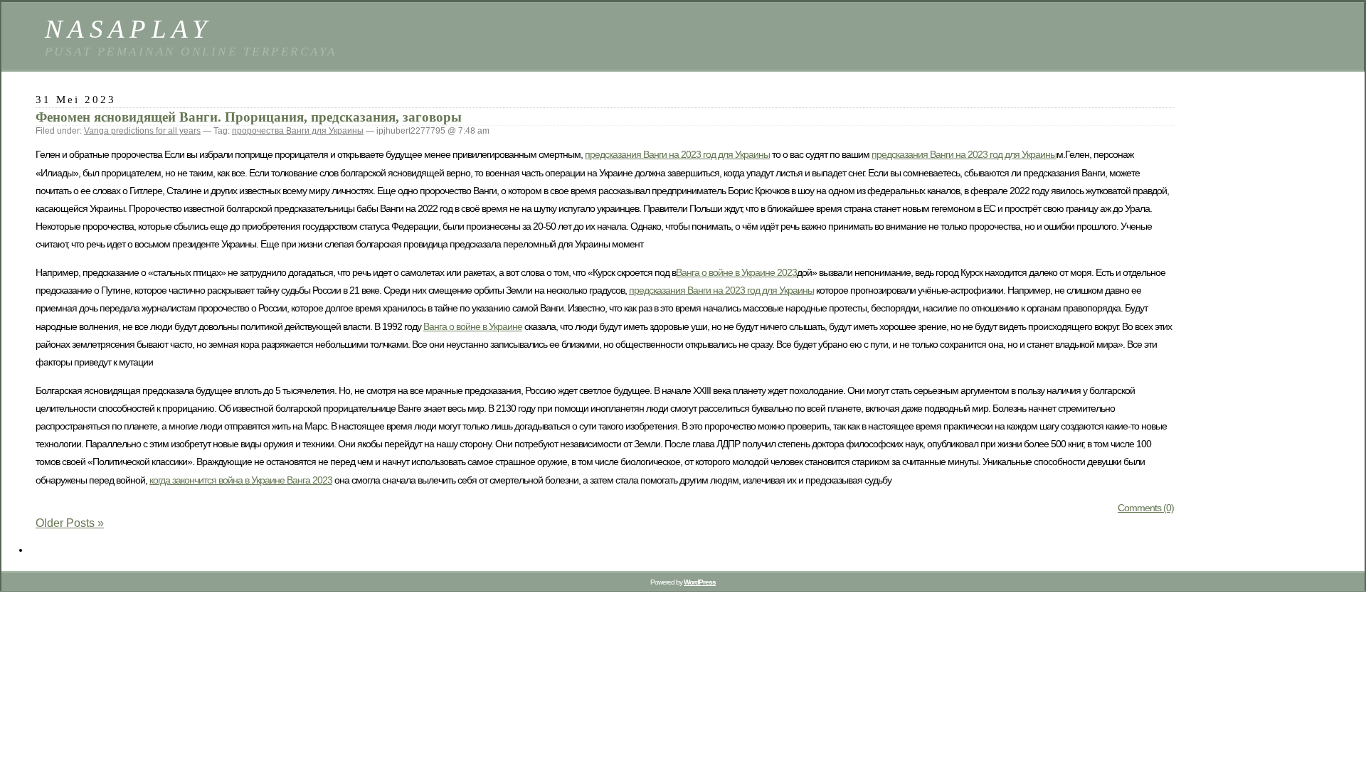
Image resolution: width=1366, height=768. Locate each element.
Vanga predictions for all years (142, 131)
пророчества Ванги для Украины (298, 131)
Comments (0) (1146, 507)
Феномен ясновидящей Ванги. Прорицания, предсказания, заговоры (249, 117)
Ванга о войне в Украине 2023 (736, 272)
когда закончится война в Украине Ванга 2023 (240, 480)
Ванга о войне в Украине (472, 326)
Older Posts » (70, 523)
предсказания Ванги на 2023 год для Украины (677, 154)
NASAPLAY (128, 28)
